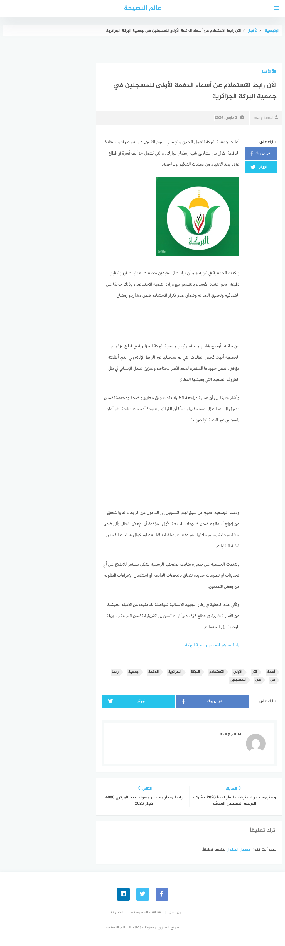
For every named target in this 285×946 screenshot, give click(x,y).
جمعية (133, 672)
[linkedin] (123, 894)
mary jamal (263, 118)
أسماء (270, 672)
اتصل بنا (116, 912)
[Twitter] (142, 894)
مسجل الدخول (238, 849)
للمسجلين (238, 680)
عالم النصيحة (142, 8)
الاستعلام (216, 672)
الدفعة (153, 672)
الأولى (237, 672)
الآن (254, 672)
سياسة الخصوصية (146, 912)
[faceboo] (162, 894)
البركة (195, 672)
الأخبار (266, 71)
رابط (115, 672)
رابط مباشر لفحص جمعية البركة (212, 645)
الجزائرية (174, 672)
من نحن (175, 912)
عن (272, 680)
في (258, 680)
